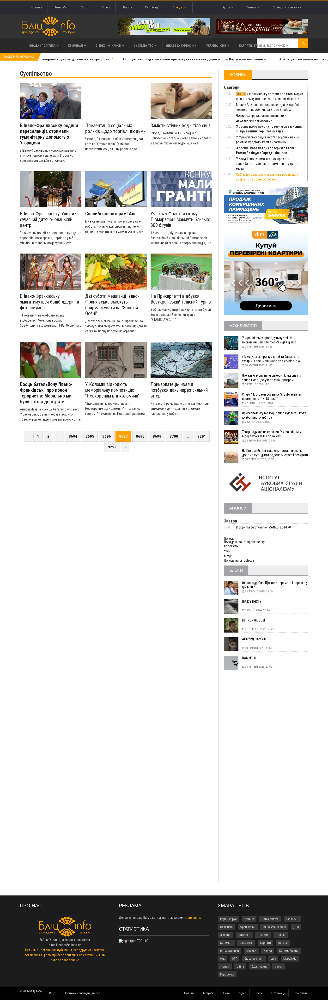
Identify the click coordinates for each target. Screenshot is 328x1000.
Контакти (252, 7)
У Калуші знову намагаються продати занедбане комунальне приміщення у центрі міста (267, 163)
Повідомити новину (287, 7)
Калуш (268, 950)
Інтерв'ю (61, 7)
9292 (112, 447)
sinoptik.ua (246, 560)
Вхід (52, 993)
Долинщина (259, 966)
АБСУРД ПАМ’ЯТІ (254, 639)
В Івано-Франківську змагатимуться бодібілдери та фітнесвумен (49, 302)
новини (249, 919)
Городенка (227, 974)
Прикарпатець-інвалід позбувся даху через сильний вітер (179, 390)
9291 (201, 436)
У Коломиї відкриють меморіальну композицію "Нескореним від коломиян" (112, 390)
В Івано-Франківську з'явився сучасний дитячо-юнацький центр (48, 219)
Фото (84, 7)
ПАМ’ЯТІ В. (249, 658)
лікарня (225, 935)
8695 (89, 436)
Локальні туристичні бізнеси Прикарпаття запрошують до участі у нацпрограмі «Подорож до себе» (271, 377)
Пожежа (263, 935)
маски (279, 966)
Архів (226, 7)
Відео (106, 7)
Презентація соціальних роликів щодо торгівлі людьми (115, 128)
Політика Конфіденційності (82, 993)
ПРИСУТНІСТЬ (251, 601)
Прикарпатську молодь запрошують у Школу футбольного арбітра (274, 415)
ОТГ (234, 958)
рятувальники (229, 950)
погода (283, 942)
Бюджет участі (253, 958)
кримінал (244, 935)
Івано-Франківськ (274, 927)
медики (251, 950)
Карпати (265, 942)
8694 (73, 436)
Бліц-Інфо (226, 927)
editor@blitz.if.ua (69, 945)
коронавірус (228, 919)
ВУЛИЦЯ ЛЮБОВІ (253, 620)
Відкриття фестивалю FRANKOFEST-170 (263, 527)
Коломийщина (288, 950)
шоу (273, 958)
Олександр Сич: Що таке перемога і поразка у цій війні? (275, 585)
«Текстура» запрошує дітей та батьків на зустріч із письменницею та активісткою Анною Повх (271, 359)
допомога (246, 942)
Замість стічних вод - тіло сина (181, 125)
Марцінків (290, 958)
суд (222, 958)
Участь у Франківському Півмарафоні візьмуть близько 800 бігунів (180, 219)
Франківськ (247, 927)
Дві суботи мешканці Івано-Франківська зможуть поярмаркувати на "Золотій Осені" (112, 304)
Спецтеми (180, 7)
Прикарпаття (270, 919)
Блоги (127, 7)
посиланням (192, 917)
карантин (292, 919)
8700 (174, 436)
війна (240, 966)
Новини (36, 7)
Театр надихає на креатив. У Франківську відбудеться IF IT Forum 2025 (271, 434)
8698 (140, 436)
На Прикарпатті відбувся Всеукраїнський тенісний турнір (181, 299)
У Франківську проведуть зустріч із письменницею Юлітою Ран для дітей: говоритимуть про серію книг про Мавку (270, 340)
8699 (157, 436)
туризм (224, 966)
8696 (106, 436)
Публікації (152, 7)
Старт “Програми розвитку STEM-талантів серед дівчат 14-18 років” (271, 396)
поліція (280, 935)
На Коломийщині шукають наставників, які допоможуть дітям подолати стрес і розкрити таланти (275, 453)
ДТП (296, 927)
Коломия (226, 942)
